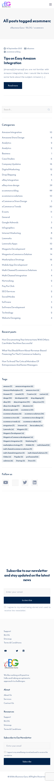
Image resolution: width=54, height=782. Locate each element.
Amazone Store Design (13, 137)
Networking (8, 280)
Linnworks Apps (9, 243)
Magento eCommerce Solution (17, 254)
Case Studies (8, 158)
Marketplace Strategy (13, 259)
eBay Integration (10, 180)
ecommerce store (11, 417)
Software (6, 302)
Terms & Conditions (12, 642)
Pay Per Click (8, 286)
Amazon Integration (12, 132)
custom (44, 394)
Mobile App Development (15, 265)
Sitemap (8, 638)
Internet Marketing (11, 233)
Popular (18, 456)
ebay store (38, 402)
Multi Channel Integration (14, 275)
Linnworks (7, 238)
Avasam (7, 394)
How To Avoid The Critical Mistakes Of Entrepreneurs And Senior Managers (20, 363)
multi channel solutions (37, 453)
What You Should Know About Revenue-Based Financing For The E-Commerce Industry (24, 352)
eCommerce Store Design (14, 201)
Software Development (13, 307)
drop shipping (37, 398)
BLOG (7, 634)
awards (19, 394)
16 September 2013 (14, 48)
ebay (6, 402)
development (21, 398)
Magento (22, 429)
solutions (8, 460)
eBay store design (10, 185)
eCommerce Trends (11, 206)
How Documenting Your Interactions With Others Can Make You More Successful (25, 341)
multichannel (43, 445)
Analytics (6, 143)
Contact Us (9, 703)
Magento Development (13, 249)
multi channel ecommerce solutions (17, 449)
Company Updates (11, 164)
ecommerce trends (11, 421)
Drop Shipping (9, 174)
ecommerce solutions (12, 196)
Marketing (31, 441)
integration (8, 425)
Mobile (30, 445)
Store (31, 460)
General (6, 217)
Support (7, 631)
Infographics (8, 227)
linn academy (36, 425)
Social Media (8, 296)
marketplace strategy (12, 445)
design (7, 398)
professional (32, 456)
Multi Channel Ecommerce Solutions (19, 270)
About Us (8, 694)
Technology (7, 312)
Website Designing (11, 318)
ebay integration (22, 402)
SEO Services (8, 291)
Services (7, 699)
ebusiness (28, 406)
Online (7, 456)
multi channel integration (13, 453)
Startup (20, 460)
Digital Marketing (11, 169)
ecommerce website (32, 421)
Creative (31, 394)
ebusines (30, 48)
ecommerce (27, 409)
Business (6, 153)
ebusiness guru (10, 409)
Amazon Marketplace (13, 390)
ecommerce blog (13, 52)
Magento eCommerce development (18, 437)
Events (5, 211)
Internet (22, 425)
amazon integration (24, 386)
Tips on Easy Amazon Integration (20, 60)
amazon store (32, 390)
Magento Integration (12, 441)
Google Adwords (10, 222)
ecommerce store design (32, 417)
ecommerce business (12, 413)
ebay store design (11, 406)
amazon (7, 386)
